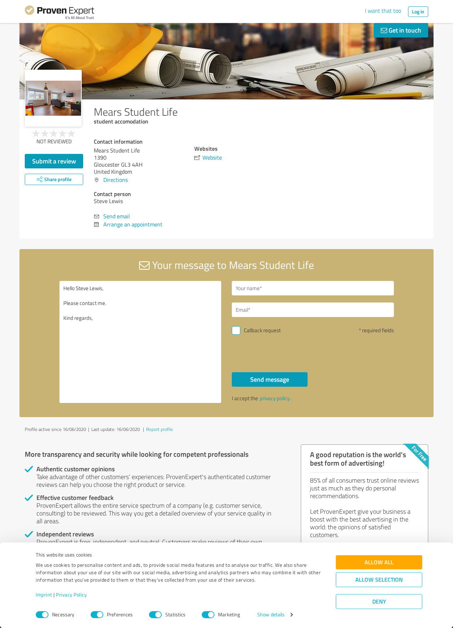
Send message (269, 379)
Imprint (44, 595)
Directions (115, 180)
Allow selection (379, 580)
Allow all (379, 562)
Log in (418, 11)
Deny (379, 602)
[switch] (97, 614)
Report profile (159, 429)
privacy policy (274, 398)
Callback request (262, 330)
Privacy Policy (71, 595)
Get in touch (404, 30)
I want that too (383, 11)
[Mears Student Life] (53, 98)
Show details (271, 614)
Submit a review (54, 161)
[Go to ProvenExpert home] (59, 13)
